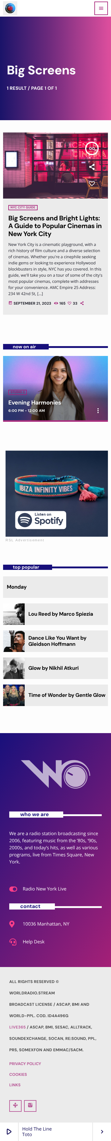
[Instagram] (30, 1106)
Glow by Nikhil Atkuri (53, 668)
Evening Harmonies (34, 402)
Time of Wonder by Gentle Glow (66, 695)
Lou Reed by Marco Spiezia (60, 614)
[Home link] (10, 8)
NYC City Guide (22, 208)
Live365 (17, 1027)
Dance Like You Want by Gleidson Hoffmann (57, 641)
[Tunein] (15, 1106)
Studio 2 (17, 392)
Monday (17, 587)
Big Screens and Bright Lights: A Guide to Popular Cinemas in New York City (55, 226)
